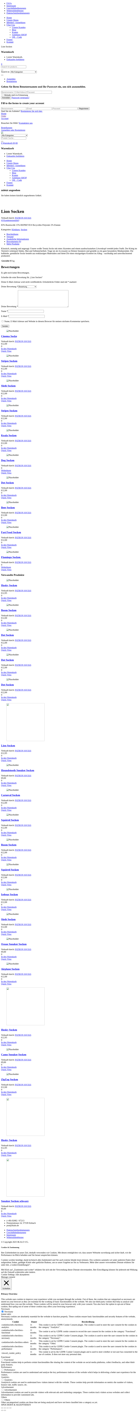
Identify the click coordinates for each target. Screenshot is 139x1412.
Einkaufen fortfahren (15, 59)
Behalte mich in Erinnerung (16, 95)
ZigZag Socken (9, 1079)
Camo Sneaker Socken (13, 1054)
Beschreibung (12, 234)
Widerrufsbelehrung (15, 10)
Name (4, 311)
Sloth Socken (8, 385)
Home (9, 18)
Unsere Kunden (19, 27)
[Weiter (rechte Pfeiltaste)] (5, 1410)
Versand (10, 236)
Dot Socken (7, 482)
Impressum (11, 6)
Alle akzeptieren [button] (22, 1274)
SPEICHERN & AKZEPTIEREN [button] (16, 1405)
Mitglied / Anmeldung (16, 22)
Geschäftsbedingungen (16, 8)
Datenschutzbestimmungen (18, 13)
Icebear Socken (9, 894)
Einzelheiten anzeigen (10, 205)
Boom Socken (8, 610)
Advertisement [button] (7, 1387)
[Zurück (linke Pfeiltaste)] (2, 1410)
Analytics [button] (5, 1377)
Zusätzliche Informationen (18, 239)
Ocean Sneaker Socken (14, 944)
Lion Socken (8, 745)
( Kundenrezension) (10, 220)
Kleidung (16, 229)
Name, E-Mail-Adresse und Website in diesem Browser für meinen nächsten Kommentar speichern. (47, 321)
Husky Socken (9, 585)
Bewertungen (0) (14, 241)
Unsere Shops (12, 20)
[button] (1, 64)
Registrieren (12, 81)
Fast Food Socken (11, 532)
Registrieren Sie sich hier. (31, 111)
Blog (14, 30)
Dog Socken (7, 460)
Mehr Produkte (13, 244)
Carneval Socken (10, 795)
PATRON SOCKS (23, 218)
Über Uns (11, 25)
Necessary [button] (5, 1309)
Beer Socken (8, 507)
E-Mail (5, 316)
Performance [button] (6, 1367)
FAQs (9, 3)
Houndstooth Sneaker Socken (17, 770)
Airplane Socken (10, 969)
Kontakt (10, 42)
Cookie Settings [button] (8, 1274)
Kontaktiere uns (26, 123)
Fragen (9, 39)
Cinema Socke (9, 336)
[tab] (72, 234)
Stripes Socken (9, 361)
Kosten (15, 32)
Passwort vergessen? (20, 97)
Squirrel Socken (10, 820)
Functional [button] (5, 1357)
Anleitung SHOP (19, 35)
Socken (24, 229)
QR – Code (17, 37)
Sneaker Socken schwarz (15, 1201)
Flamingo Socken (11, 557)
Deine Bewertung (9, 286)
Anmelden (11, 79)
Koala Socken (9, 435)
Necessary (8, 1312)
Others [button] (4, 1397)
